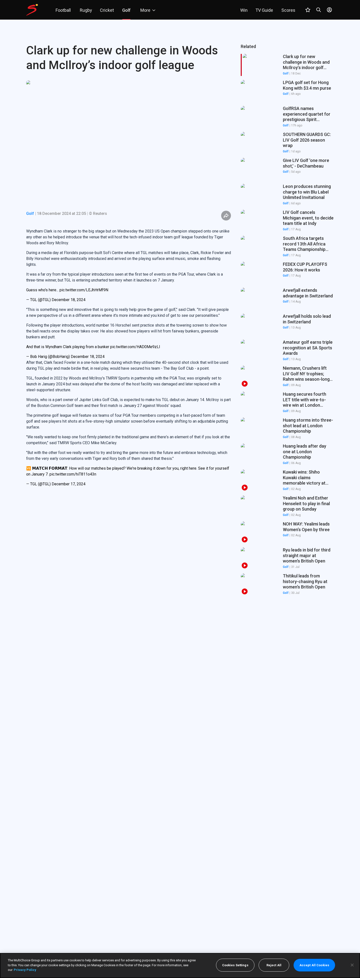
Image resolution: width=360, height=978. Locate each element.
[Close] (352, 965)
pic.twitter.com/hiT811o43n (72, 474)
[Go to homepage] (32, 10)
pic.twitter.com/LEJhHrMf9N (84, 290)
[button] (287, 91)
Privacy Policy (25, 970)
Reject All (273, 965)
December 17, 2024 (68, 484)
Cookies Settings (235, 965)
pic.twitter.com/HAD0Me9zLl (135, 346)
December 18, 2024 (68, 299)
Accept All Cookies (314, 965)
